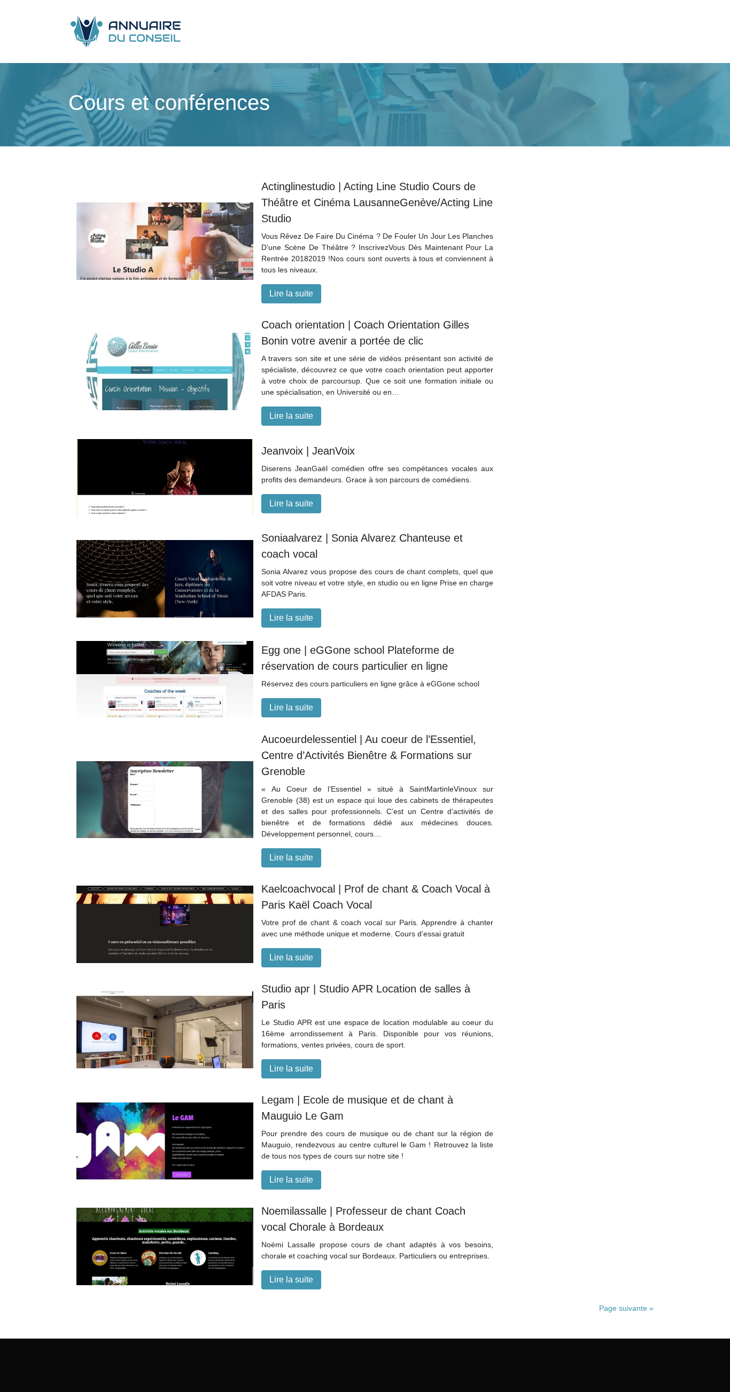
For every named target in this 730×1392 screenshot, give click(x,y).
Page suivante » (626, 1308)
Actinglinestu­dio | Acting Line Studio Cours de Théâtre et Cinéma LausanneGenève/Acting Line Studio (377, 202)
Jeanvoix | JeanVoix (308, 451)
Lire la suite (291, 293)
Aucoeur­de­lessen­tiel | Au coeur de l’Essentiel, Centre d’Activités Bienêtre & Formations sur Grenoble (368, 755)
